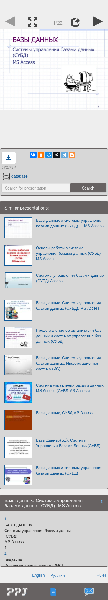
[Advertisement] (54, 7)
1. (6, 518)
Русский (57, 575)
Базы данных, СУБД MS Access (64, 412)
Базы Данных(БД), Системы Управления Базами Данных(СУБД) (68, 442)
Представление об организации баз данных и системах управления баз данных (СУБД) (68, 335)
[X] (56, 155)
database (19, 176)
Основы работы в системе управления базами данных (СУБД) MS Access (68, 253)
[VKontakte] (33, 155)
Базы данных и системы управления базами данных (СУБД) (69, 470)
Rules (102, 575)
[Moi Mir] (48, 155)
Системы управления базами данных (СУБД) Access (70, 277)
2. (6, 553)
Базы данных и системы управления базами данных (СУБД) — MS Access (70, 222)
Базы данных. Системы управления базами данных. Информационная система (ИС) (68, 363)
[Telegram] (64, 155)
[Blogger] (72, 155)
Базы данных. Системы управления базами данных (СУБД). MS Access (68, 305)
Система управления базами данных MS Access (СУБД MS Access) (70, 387)
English (38, 575)
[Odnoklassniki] (41, 155)
